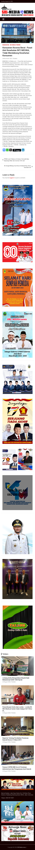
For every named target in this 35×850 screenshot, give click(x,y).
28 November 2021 (7, 58)
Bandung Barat (7, 674)
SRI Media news (21, 847)
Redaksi (15, 58)
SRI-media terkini (15, 45)
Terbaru (5, 654)
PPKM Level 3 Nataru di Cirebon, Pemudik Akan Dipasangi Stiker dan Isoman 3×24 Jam (16, 159)
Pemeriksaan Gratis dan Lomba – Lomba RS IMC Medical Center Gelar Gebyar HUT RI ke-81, (17, 709)
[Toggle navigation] (3, 19)
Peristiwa (15, 674)
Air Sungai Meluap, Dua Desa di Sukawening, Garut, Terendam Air (17, 166)
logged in (12, 178)
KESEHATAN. (5, 45)
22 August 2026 (6, 682)
